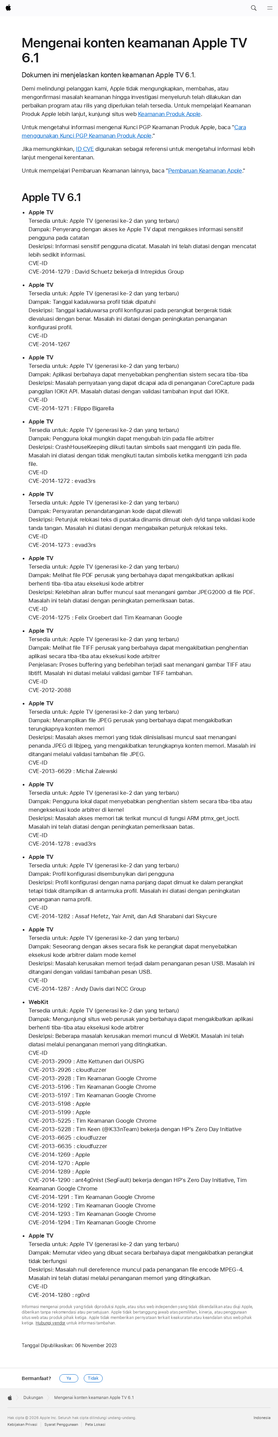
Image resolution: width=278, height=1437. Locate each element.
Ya (68, 1378)
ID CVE (85, 148)
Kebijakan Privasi (22, 1424)
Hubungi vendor (50, 1323)
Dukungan (33, 1397)
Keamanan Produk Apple (169, 114)
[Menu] (270, 8)
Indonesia (262, 1418)
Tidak (93, 1378)
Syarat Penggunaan (61, 1424)
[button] (253, 8)
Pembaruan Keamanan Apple (205, 170)
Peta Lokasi (95, 1424)
